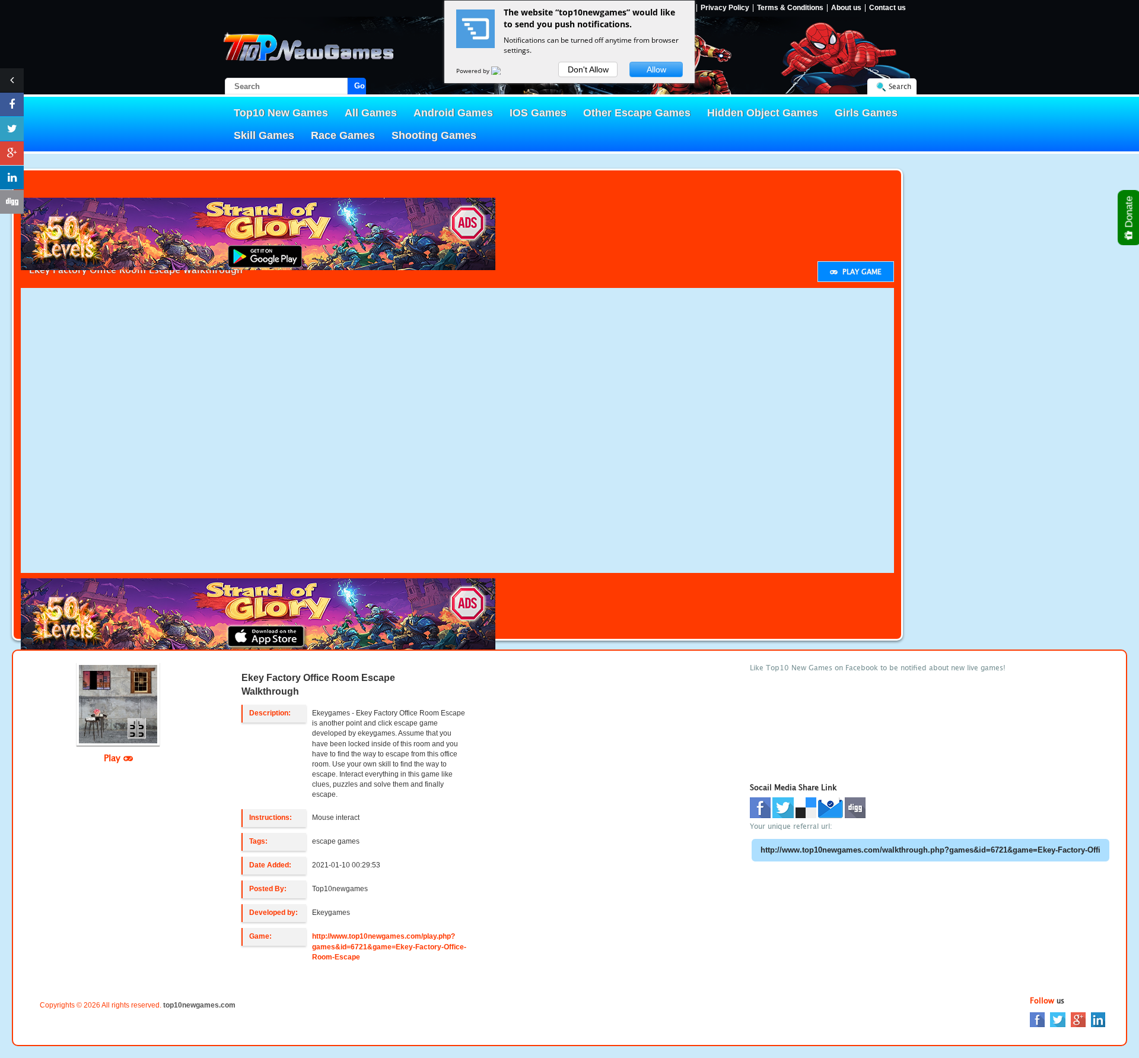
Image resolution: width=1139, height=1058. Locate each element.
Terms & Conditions (790, 8)
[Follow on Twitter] (12, 129)
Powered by (473, 70)
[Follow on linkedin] (12, 177)
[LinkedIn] (1098, 1018)
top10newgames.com (199, 1005)
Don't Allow (588, 69)
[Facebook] (1037, 1018)
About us (846, 8)
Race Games (343, 135)
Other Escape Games (637, 113)
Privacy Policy (725, 8)
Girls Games (866, 113)
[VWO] (503, 70)
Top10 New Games (281, 113)
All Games (371, 113)
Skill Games (264, 135)
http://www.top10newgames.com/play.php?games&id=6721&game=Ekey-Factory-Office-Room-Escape (389, 946)
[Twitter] (1057, 1018)
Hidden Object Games (762, 113)
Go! (360, 85)
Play (113, 757)
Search (900, 86)
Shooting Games (434, 135)
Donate (1129, 213)
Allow (656, 69)
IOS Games (538, 113)
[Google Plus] (1078, 1018)
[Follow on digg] (12, 202)
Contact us (887, 8)
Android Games (453, 113)
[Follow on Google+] (12, 153)
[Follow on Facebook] (12, 104)
